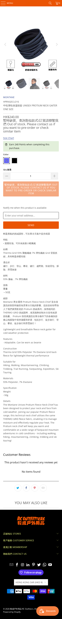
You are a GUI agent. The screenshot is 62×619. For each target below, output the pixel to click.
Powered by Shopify (12, 612)
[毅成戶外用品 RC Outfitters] (31, 3)
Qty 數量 (7, 169)
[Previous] (5, 44)
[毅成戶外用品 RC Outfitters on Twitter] (39, 565)
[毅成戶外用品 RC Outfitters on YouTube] (50, 565)
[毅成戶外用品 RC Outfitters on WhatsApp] (44, 565)
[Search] (50, 3)
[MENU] (1, 3)
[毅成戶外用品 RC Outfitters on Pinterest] (33, 565)
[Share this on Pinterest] (34, 487)
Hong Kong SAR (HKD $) (29, 582)
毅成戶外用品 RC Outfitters (21, 608)
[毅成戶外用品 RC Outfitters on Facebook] (17, 565)
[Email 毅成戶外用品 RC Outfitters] (11, 565)
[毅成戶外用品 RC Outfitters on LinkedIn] (28, 565)
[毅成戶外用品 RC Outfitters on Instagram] (22, 565)
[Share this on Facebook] (26, 487)
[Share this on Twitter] (17, 487)
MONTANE (8, 97)
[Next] (56, 44)
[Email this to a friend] (43, 487)
